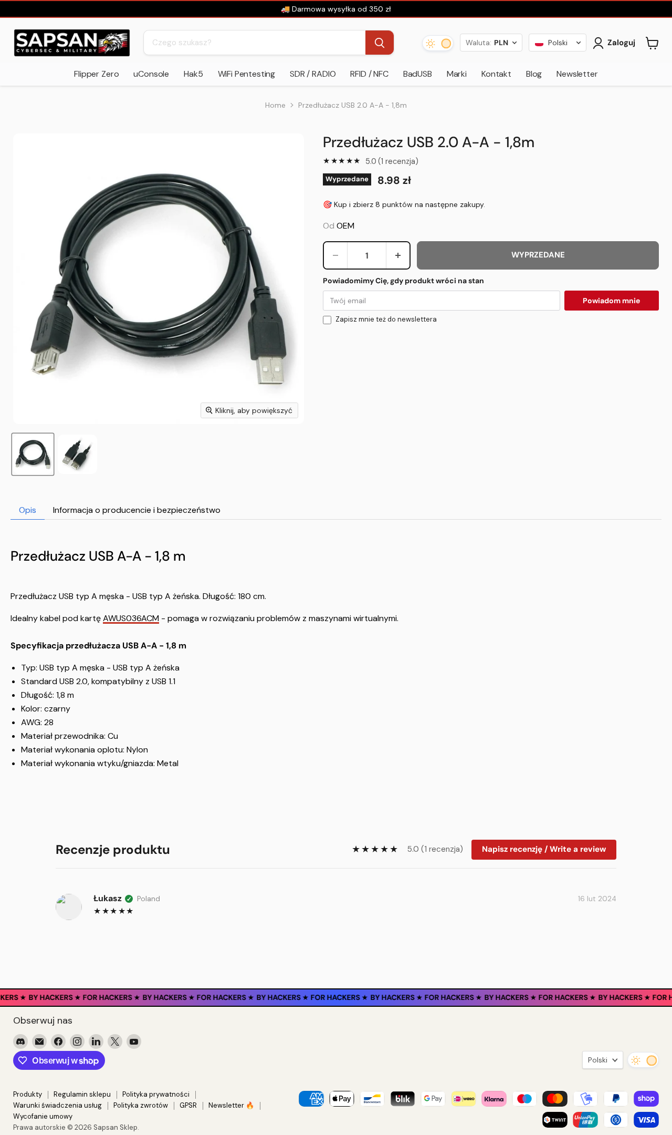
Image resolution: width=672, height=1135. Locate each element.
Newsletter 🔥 (231, 1105)
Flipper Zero (96, 73)
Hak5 (193, 73)
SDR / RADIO (312, 73)
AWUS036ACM (131, 618)
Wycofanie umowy (42, 1116)
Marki (457, 73)
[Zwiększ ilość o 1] (398, 255)
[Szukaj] (379, 43)
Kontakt (496, 73)
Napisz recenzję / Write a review (544, 849)
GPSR (188, 1105)
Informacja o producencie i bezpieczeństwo (136, 509)
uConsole (151, 73)
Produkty (27, 1094)
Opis (27, 509)
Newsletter (576, 73)
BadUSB (417, 73)
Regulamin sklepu (82, 1094)
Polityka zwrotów (140, 1105)
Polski (597, 1060)
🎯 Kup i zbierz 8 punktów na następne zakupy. (404, 204)
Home (275, 105)
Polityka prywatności (156, 1094)
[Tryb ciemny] (438, 43)
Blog (534, 73)
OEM (345, 225)
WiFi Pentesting (247, 73)
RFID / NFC (369, 73)
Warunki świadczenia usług (57, 1105)
